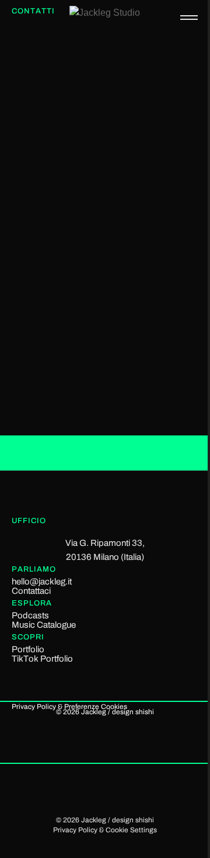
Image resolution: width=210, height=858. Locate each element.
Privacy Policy (34, 707)
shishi (144, 712)
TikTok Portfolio (42, 658)
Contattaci (31, 591)
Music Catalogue (44, 624)
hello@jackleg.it (42, 581)
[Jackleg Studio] (117, 20)
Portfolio (28, 649)
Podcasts (30, 615)
